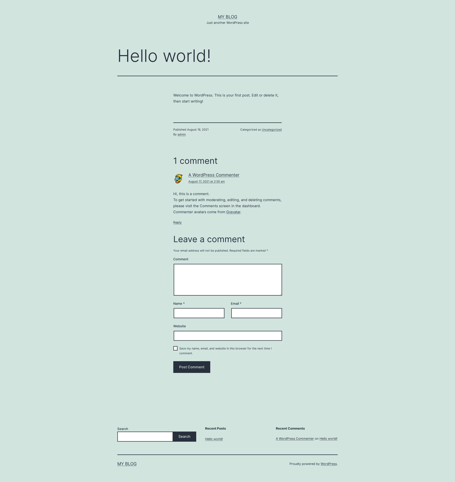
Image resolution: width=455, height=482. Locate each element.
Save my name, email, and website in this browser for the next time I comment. (225, 351)
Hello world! (214, 439)
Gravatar (233, 212)
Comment (180, 259)
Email (236, 303)
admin (182, 134)
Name (179, 303)
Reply (177, 222)
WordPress (329, 464)
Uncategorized (272, 129)
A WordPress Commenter (213, 174)
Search (122, 429)
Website (179, 326)
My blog (227, 16)
